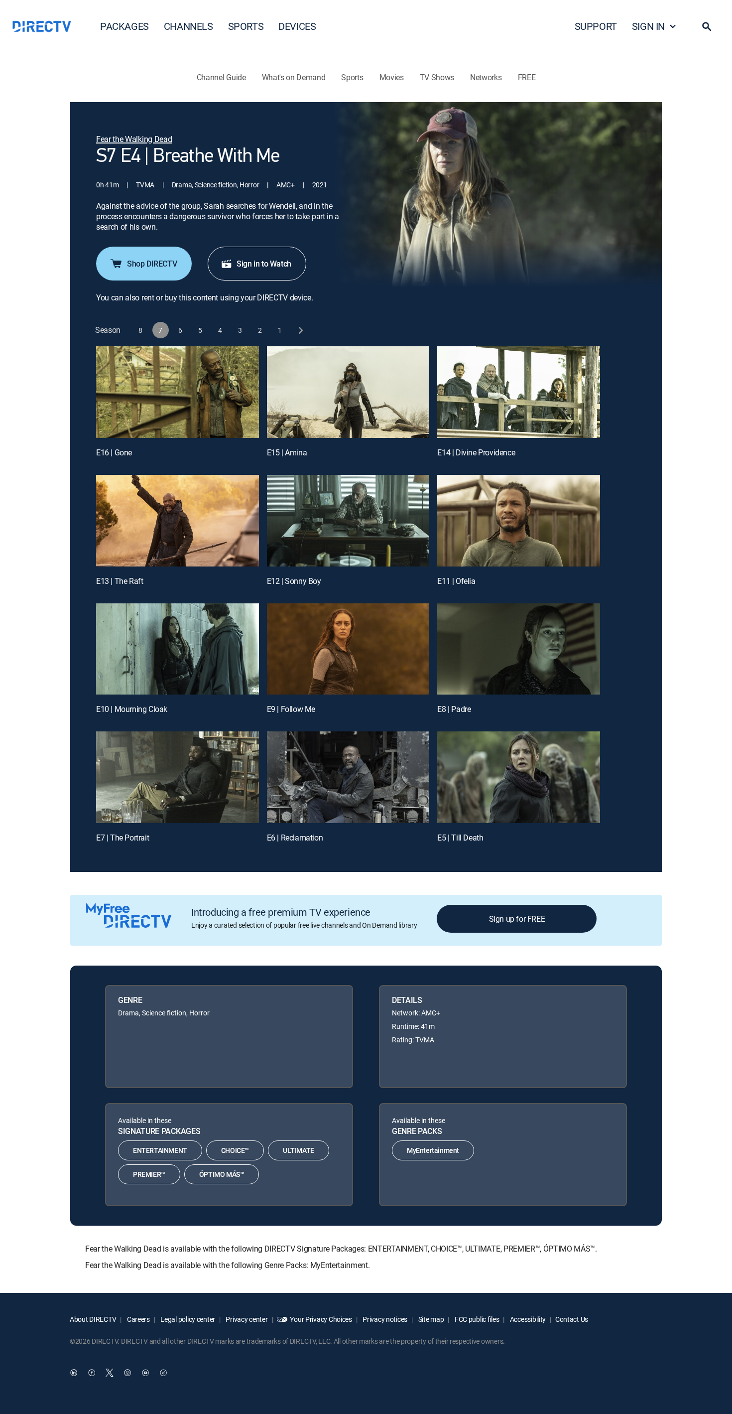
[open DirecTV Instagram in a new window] (127, 1373)
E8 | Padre (454, 709)
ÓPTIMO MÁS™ (221, 1174)
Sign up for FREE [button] (517, 918)
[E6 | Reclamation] (348, 777)
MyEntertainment (433, 1150)
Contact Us (571, 1319)
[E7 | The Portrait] (177, 777)
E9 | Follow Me (291, 709)
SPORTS (246, 26)
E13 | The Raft (119, 580)
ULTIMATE (298, 1150)
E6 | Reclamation (295, 837)
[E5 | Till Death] (518, 777)
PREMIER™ (149, 1174)
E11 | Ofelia (456, 580)
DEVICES (297, 26)
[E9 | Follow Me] (348, 649)
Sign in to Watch (264, 263)
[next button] (300, 330)
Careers (137, 1319)
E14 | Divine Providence (476, 452)
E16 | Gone (114, 452)
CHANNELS (188, 26)
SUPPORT (596, 26)
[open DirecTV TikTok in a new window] (163, 1373)
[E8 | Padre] (518, 649)
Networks (485, 77)
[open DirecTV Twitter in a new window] (110, 1373)
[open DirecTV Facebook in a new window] (92, 1373)
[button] (706, 26)
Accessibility (527, 1319)
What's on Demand (294, 77)
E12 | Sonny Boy (294, 580)
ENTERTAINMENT (160, 1150)
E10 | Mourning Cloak (131, 709)
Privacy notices (385, 1319)
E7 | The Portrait (122, 837)
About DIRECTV (93, 1319)
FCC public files (476, 1319)
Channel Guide (221, 77)
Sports (352, 77)
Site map (430, 1319)
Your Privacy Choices (321, 1319)
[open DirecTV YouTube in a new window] (145, 1373)
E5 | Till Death (460, 837)
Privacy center (246, 1319)
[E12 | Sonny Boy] (348, 520)
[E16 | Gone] (177, 392)
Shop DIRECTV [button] (152, 263)
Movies (391, 77)
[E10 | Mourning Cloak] (177, 649)
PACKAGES (124, 26)
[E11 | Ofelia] (518, 520)
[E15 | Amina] (348, 392)
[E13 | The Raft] (177, 520)
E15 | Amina (287, 452)
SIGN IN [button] (648, 26)
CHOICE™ (235, 1150)
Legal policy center (187, 1319)
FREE (527, 77)
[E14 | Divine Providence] (518, 392)
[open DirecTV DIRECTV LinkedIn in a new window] (74, 1373)
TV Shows (437, 77)
